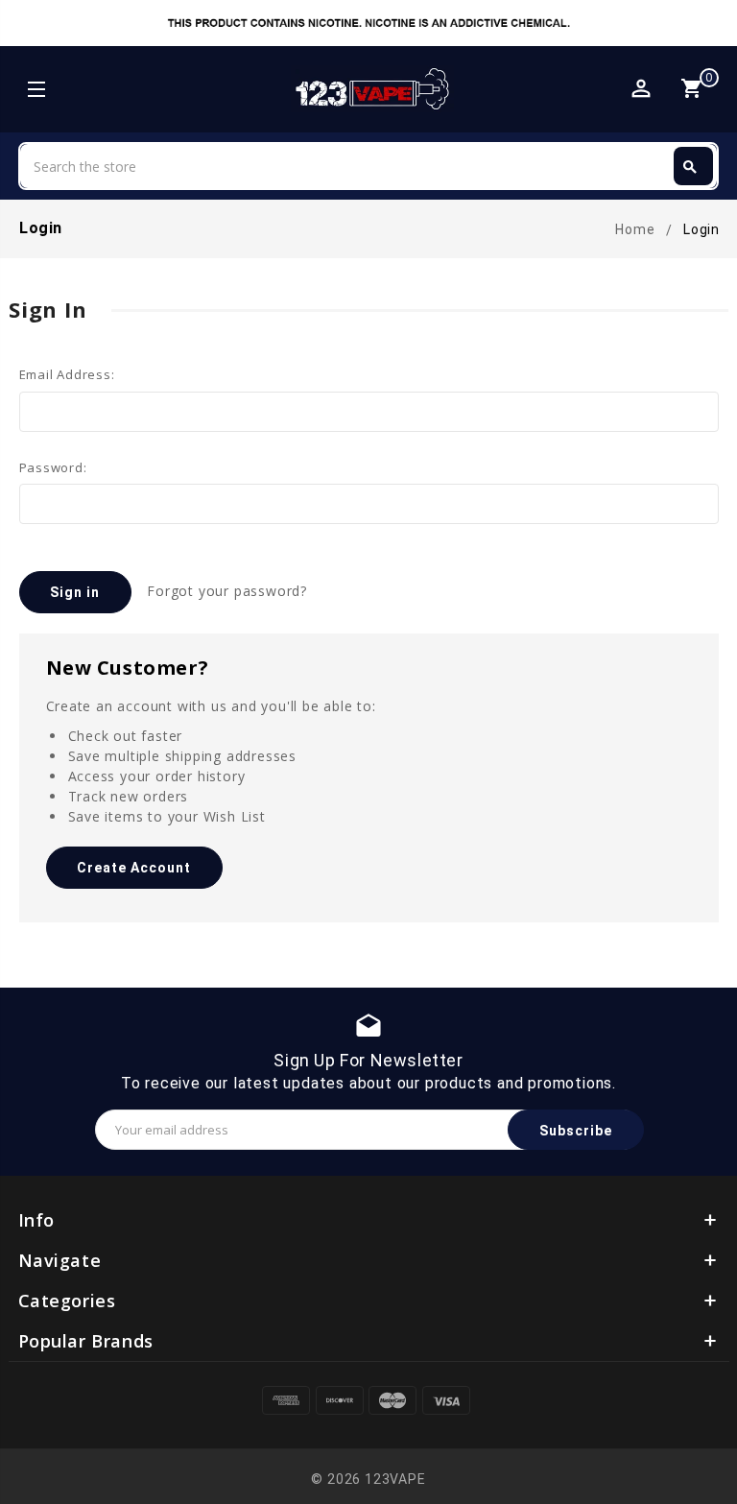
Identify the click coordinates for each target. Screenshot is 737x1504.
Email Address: (67, 374)
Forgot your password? (227, 591)
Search (690, 167)
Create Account (134, 867)
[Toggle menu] (35, 91)
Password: (53, 467)
